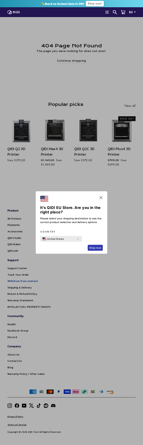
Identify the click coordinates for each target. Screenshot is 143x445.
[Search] (115, 12)
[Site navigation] (107, 12)
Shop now (95, 247)
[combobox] (53, 239)
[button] (101, 198)
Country (47, 231)
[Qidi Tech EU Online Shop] (14, 12)
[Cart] (123, 12)
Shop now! (95, 3)
